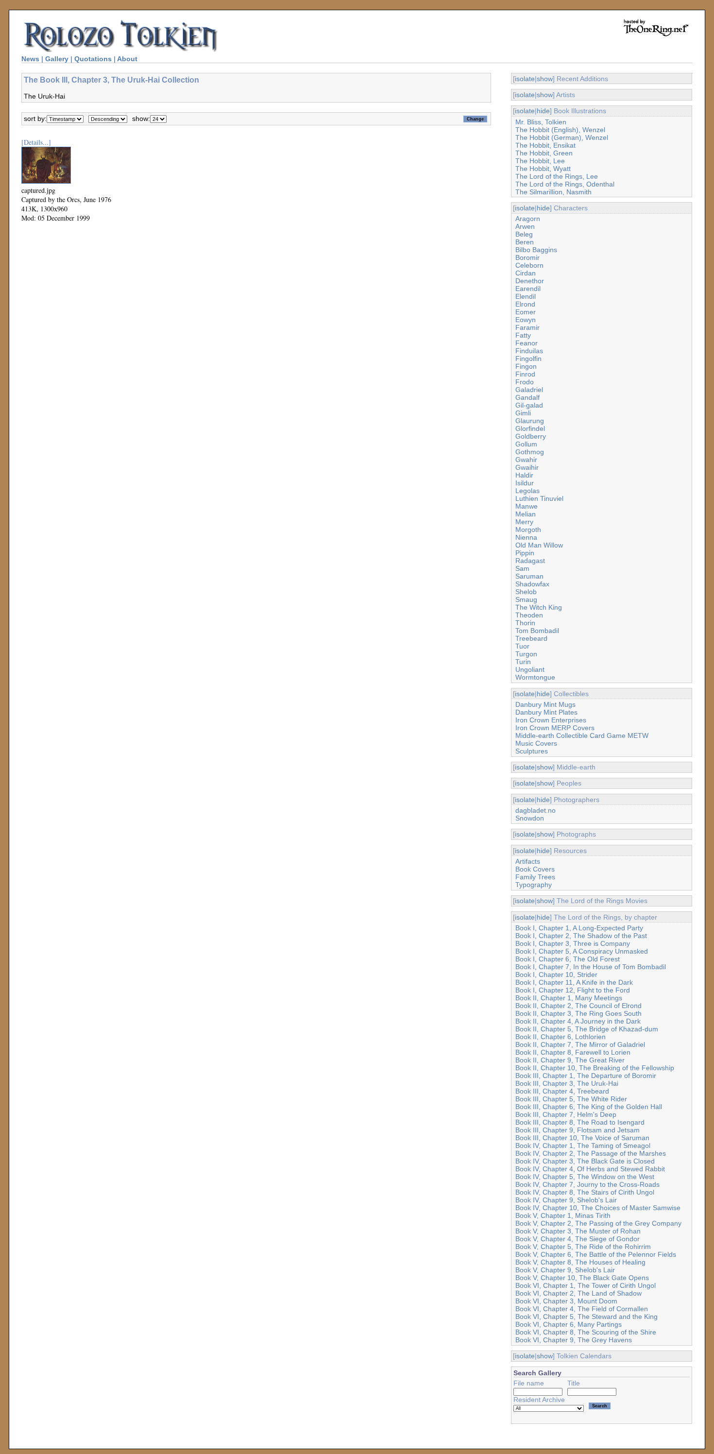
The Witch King (538, 607)
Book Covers (535, 869)
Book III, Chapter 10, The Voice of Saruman (582, 1138)
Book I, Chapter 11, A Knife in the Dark (574, 982)
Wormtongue (535, 677)
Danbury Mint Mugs (545, 704)
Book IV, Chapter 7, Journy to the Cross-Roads (587, 1184)
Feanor (526, 343)
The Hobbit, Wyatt (543, 168)
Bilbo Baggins (536, 250)
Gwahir (526, 459)
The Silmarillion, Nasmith (553, 192)
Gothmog (529, 452)
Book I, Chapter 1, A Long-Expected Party (579, 928)
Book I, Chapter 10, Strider (556, 974)
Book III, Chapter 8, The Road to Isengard (580, 1122)
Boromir (527, 257)
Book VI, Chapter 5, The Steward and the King (586, 1316)
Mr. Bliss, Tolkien (540, 122)
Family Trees (535, 877)
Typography (533, 885)
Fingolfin (528, 358)
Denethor (529, 281)
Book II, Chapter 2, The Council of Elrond (578, 1005)
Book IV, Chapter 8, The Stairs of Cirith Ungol (584, 1192)
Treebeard (531, 638)
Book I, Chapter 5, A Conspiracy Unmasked (581, 951)
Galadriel (529, 389)
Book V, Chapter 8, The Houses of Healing (580, 1262)
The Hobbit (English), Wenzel (560, 130)
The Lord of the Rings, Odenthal (564, 184)
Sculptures (531, 751)
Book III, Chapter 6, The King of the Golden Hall (588, 1107)
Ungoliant (529, 669)
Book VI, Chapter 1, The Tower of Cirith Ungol (585, 1285)
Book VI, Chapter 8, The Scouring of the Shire (585, 1332)
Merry (524, 522)
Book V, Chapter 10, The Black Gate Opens (582, 1278)
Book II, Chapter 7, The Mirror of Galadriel (580, 1044)
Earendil (528, 288)
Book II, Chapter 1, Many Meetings (568, 998)
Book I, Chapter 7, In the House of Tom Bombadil (590, 967)
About (127, 59)
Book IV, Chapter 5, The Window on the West (584, 1176)
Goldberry (530, 436)
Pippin (524, 553)
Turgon (526, 654)
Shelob (526, 592)
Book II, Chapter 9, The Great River (570, 1060)
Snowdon (529, 818)
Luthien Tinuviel (539, 498)
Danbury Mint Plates (546, 712)
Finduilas (529, 351)
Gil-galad (529, 405)
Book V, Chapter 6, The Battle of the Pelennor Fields (595, 1254)
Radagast (530, 560)
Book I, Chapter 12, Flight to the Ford (572, 990)
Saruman (529, 576)
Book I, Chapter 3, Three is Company (572, 943)
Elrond (525, 304)
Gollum (526, 444)
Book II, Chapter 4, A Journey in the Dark (578, 1021)
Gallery (56, 59)
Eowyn (525, 320)
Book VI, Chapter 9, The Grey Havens (573, 1340)
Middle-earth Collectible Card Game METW (581, 735)
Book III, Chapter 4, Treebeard (562, 1091)
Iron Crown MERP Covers (555, 728)
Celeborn (529, 265)
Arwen (525, 226)
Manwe (526, 506)
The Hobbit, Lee (540, 161)
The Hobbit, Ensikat (545, 145)
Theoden (529, 615)
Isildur (524, 483)
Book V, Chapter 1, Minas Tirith (563, 1215)
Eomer (525, 312)
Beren (524, 242)
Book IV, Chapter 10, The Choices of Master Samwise (597, 1208)
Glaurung (529, 421)
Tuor (522, 646)
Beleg (524, 234)
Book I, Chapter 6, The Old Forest (567, 959)
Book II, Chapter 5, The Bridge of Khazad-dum (586, 1029)
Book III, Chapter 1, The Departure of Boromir (585, 1075)
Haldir (524, 475)
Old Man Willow (539, 545)
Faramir (527, 327)
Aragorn (527, 218)
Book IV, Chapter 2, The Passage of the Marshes (590, 1153)
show (545, 79)
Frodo (524, 382)
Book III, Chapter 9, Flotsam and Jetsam (577, 1130)
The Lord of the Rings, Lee (556, 176)
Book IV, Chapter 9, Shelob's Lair (566, 1200)
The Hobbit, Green (544, 153)
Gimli (523, 413)
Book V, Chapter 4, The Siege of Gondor (577, 1239)
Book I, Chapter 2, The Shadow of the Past (581, 936)
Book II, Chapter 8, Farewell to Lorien (572, 1052)
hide (543, 111)
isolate (525, 79)
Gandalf (527, 397)
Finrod (525, 374)
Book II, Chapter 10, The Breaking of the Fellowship (594, 1068)
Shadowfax (532, 584)
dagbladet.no (535, 810)
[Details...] (36, 142)
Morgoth (528, 529)
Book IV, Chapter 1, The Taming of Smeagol (582, 1145)
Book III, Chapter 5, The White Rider (571, 1099)
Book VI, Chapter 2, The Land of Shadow (578, 1293)
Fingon (526, 366)
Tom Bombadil (537, 630)
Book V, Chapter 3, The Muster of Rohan (578, 1231)
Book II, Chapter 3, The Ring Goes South (578, 1013)
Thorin (525, 623)
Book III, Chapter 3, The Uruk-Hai (566, 1083)
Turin (523, 662)
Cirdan (525, 273)
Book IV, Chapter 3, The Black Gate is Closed (585, 1161)
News (30, 59)
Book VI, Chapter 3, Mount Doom (566, 1301)
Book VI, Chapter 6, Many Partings (568, 1324)
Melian (525, 514)
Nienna (526, 537)
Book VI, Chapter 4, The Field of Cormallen (581, 1309)
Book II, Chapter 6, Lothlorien (560, 1037)
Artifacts (527, 861)
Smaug (526, 599)
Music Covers (536, 743)
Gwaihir (527, 467)
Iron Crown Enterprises (550, 720)
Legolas (527, 491)
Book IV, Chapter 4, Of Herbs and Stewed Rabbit (590, 1169)
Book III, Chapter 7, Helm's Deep (565, 1114)
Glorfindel (530, 428)
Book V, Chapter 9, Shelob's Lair (565, 1270)
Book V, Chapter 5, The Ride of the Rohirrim (583, 1246)
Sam (522, 568)
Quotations (93, 59)
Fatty (523, 335)
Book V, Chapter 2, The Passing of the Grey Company (598, 1223)
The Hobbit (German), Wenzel (561, 137)
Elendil (525, 296)
